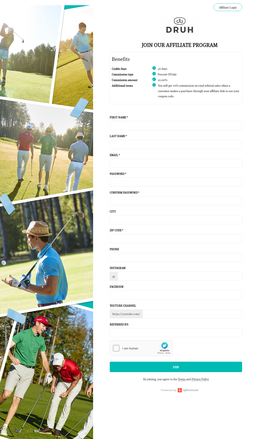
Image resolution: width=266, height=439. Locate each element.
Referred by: (119, 324)
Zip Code (116, 230)
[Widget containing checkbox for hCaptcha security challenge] (141, 348)
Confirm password (124, 192)
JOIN (176, 367)
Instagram (118, 267)
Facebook (117, 286)
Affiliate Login (228, 7)
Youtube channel (123, 305)
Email (114, 155)
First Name (118, 117)
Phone (114, 249)
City (113, 211)
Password (117, 173)
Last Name (117, 136)
